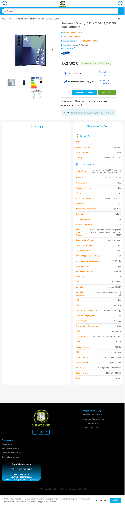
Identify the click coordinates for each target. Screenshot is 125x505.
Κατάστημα (7, 444)
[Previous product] (115, 18)
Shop (11, 19)
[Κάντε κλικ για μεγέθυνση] (10, 70)
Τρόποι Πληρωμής (90, 428)
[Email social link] (75, 105)
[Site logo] (62, 3)
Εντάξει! (114, 500)
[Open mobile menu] (4, 3)
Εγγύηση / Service (90, 423)
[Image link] (41, 418)
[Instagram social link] (47, 432)
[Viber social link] (81, 105)
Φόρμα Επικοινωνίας (11, 448)
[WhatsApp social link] (78, 105)
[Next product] (121, 18)
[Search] (120, 11)
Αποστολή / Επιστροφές (93, 419)
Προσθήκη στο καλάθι (84, 92)
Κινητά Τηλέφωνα (80, 45)
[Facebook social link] (34, 432)
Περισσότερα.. (100, 500)
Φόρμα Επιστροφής (10, 457)
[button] (7, 50)
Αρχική (4, 19)
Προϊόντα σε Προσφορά (12, 453)
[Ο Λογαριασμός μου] (120, 3)
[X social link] (41, 432)
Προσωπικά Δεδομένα (92, 415)
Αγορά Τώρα (107, 92)
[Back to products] (118, 18)
